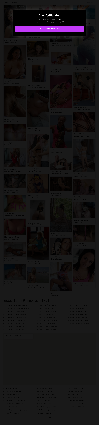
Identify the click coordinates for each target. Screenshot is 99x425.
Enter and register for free (49, 29)
